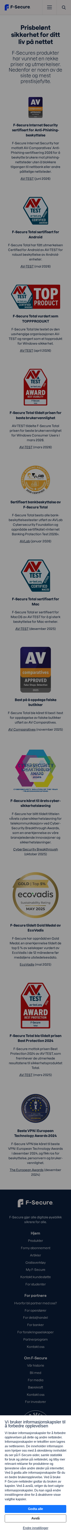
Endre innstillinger (35, 1528)
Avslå (35, 1518)
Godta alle (35, 1509)
